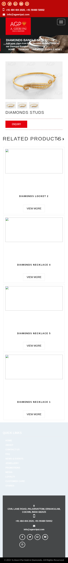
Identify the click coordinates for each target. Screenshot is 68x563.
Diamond (24, 49)
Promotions (12, 467)
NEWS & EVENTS (14, 458)
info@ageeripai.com (18, 14)
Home (11, 49)
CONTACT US (12, 449)
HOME (8, 440)
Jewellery (12, 463)
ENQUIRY (16, 124)
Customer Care (15, 481)
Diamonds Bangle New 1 (47, 49)
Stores (9, 486)
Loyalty (10, 476)
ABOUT (9, 445)
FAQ (7, 454)
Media (9, 472)
